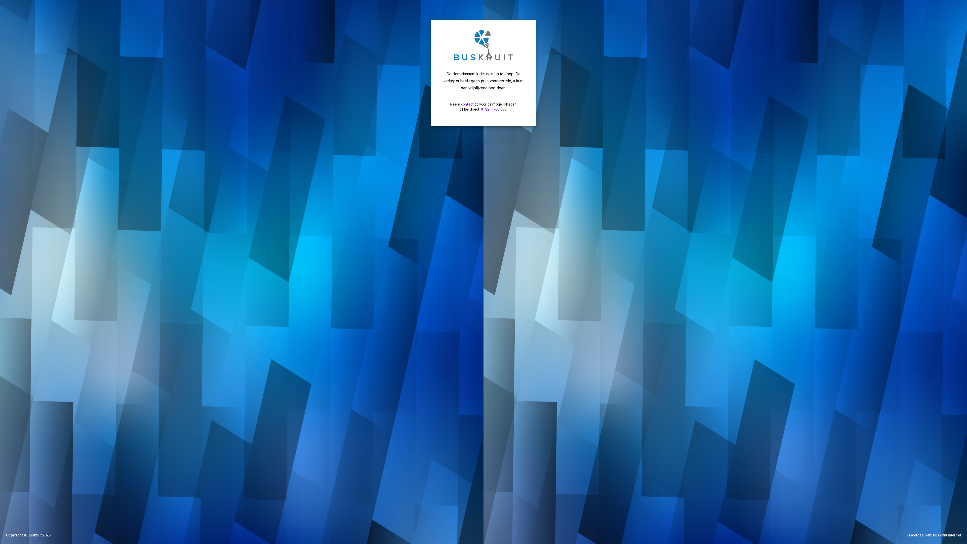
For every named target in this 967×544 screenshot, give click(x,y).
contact (467, 104)
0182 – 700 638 (494, 109)
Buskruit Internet (947, 535)
